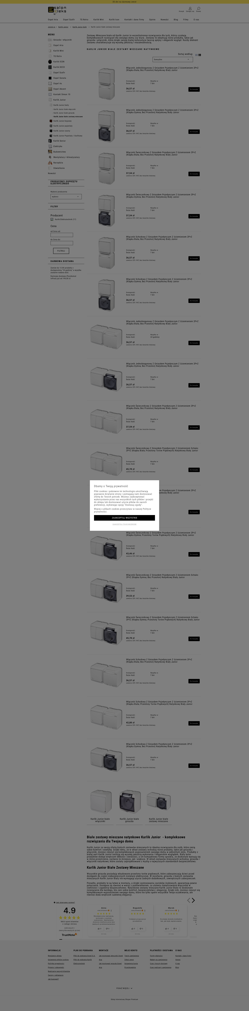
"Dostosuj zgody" (133, 504)
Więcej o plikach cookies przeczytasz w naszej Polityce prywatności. (122, 510)
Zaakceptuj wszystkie (124, 517)
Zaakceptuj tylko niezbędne (125, 524)
